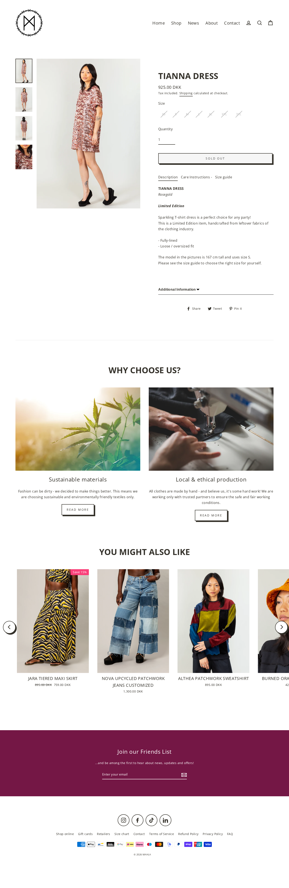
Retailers (103, 834)
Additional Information (177, 289)
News (193, 23)
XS (164, 114)
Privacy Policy (213, 834)
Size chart (121, 834)
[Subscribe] (183, 774)
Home (158, 23)
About (211, 23)
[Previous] (9, 627)
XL (210, 114)
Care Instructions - (196, 177)
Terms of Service (161, 834)
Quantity (165, 129)
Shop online (65, 834)
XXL (224, 114)
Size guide (223, 177)
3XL (238, 114)
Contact (232, 23)
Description (168, 177)
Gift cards (85, 834)
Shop (176, 23)
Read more (78, 510)
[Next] (281, 627)
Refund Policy (188, 834)
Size (161, 103)
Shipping (186, 93)
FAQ (230, 834)
